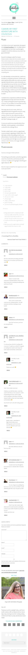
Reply (5, 265)
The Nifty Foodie (14, 8)
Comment (4, 529)
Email (3, 548)
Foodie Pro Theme (15, 649)
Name (3, 542)
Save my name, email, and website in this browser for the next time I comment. (13, 562)
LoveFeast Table (13, 500)
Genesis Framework (14, 651)
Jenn (10, 273)
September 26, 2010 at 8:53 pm (16, 319)
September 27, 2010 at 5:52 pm (16, 462)
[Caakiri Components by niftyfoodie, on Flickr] (6, 147)
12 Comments (16, 36)
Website (3, 553)
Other (7, 232)
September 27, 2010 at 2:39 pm (16, 443)
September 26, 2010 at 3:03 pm (16, 275)
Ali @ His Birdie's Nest (14, 459)
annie (10, 441)
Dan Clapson (12, 480)
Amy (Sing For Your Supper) (15, 250)
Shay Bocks (23, 649)
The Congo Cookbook (12, 177)
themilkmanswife (13, 295)
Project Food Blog (9, 47)
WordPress (14, 652)
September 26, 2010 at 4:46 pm (16, 297)
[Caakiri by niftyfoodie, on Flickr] (3, 39)
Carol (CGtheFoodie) (14, 381)
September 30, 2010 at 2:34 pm (16, 482)
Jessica (10, 317)
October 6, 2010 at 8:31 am (15, 502)
